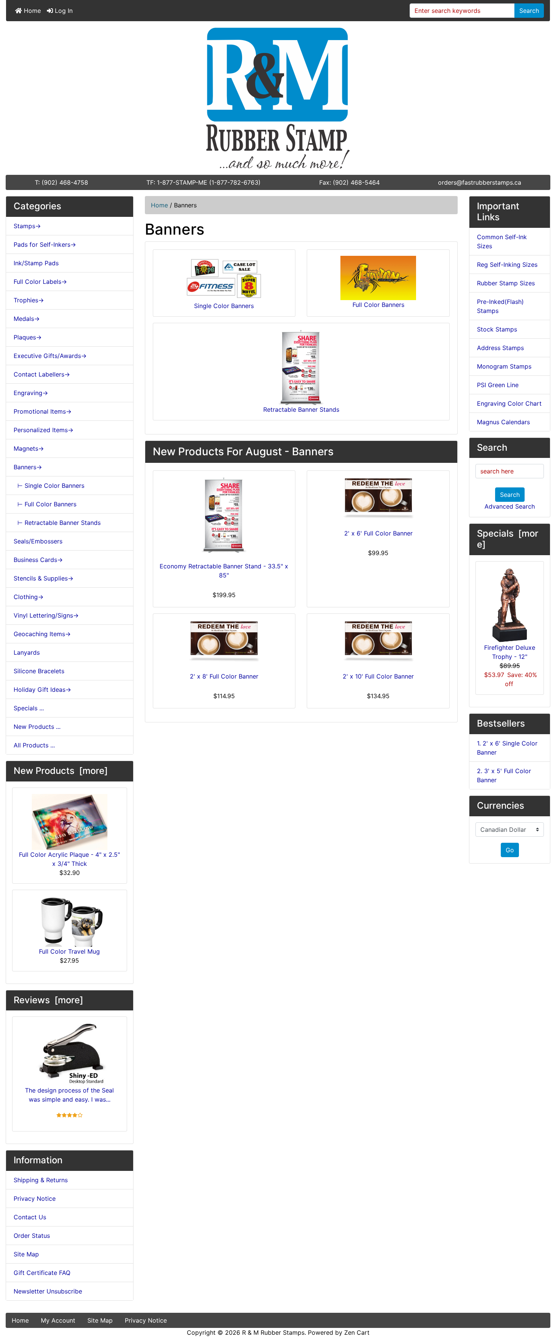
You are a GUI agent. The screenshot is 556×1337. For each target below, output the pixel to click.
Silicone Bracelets (39, 671)
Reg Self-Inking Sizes (507, 264)
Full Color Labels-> (40, 281)
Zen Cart (357, 1332)
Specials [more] (507, 539)
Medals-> (27, 318)
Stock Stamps (497, 329)
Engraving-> (31, 393)
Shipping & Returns (41, 1180)
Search (529, 10)
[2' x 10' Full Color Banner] (378, 641)
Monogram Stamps (504, 366)
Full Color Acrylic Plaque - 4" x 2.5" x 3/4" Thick (69, 859)
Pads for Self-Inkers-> (45, 244)
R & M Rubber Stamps (273, 1332)
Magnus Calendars (503, 422)
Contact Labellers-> (42, 374)
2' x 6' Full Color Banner (378, 533)
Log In (63, 10)
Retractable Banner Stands (301, 409)
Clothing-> (28, 597)
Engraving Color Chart (509, 403)
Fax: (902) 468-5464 (349, 182)
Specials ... (29, 708)
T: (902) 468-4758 (61, 182)
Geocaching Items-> (42, 634)
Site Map (26, 1254)
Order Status (32, 1235)
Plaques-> (28, 337)
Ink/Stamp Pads (36, 263)
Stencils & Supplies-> (43, 578)
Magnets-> (29, 448)
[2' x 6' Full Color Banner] (378, 498)
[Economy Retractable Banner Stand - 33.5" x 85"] (224, 515)
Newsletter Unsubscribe (48, 1291)
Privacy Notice (35, 1198)
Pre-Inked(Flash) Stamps (500, 306)
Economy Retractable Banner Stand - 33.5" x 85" (224, 570)
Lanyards (27, 652)
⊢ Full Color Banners (45, 504)
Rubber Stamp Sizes (506, 283)
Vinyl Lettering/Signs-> (46, 615)
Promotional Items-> (42, 411)
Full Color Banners (378, 304)
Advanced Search (510, 506)
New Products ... (37, 726)
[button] (542, 1299)
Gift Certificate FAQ (42, 1272)
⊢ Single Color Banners (49, 485)
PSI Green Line (498, 385)
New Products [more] (61, 770)
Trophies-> (29, 300)
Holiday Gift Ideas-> (42, 689)
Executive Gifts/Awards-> (50, 356)
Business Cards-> (38, 559)
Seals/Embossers (38, 541)
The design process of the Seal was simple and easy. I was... (69, 1094)
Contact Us (30, 1217)
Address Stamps (500, 348)
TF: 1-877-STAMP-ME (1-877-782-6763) (203, 182)
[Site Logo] (278, 98)
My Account (58, 1320)
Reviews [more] (48, 1000)
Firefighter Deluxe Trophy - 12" (509, 652)
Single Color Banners (224, 306)
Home (31, 10)
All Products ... (34, 745)
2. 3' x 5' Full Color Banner (504, 775)
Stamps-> (27, 226)
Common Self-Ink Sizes (502, 241)
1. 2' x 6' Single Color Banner (507, 747)
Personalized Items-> (43, 430)
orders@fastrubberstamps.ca (479, 182)
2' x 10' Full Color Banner (378, 676)
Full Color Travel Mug (69, 951)
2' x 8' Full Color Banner (224, 676)
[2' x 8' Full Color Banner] (224, 641)
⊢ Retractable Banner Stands (57, 522)
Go (510, 850)
